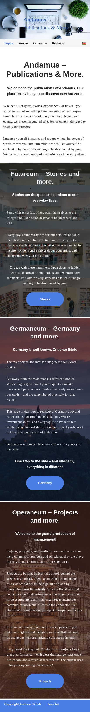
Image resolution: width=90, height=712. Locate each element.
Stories (23, 43)
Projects (58, 43)
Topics (8, 43)
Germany (40, 43)
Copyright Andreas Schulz (23, 704)
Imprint (53, 704)
